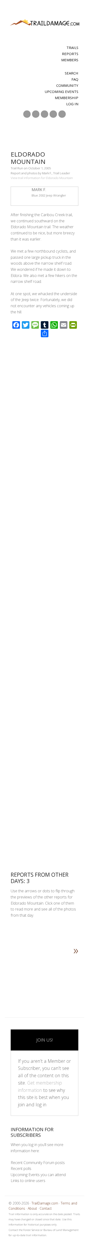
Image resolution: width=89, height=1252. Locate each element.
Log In (72, 103)
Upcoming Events (61, 91)
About (32, 1208)
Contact (46, 1208)
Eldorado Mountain (28, 158)
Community (67, 85)
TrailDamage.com (44, 22)
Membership (66, 97)
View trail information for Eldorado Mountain (42, 178)
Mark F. (39, 189)
